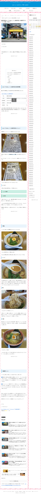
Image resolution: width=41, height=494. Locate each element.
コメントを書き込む (14, 481)
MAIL (33, 491)
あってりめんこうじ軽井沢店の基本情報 (14, 72)
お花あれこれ (20, 491)
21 (36, 26)
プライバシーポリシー (28, 491)
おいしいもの (9, 491)
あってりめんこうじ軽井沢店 (7, 93)
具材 (9, 81)
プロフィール (5, 491)
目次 (13, 70)
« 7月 (30, 31)
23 (39, 26)
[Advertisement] (14, 62)
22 (38, 26)
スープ (10, 78)
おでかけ (13, 491)
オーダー (10, 75)
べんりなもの (16, 491)
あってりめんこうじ (5, 409)
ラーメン (12, 409)
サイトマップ (36, 491)
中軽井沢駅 (17, 409)
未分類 (24, 491)
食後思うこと (10, 82)
